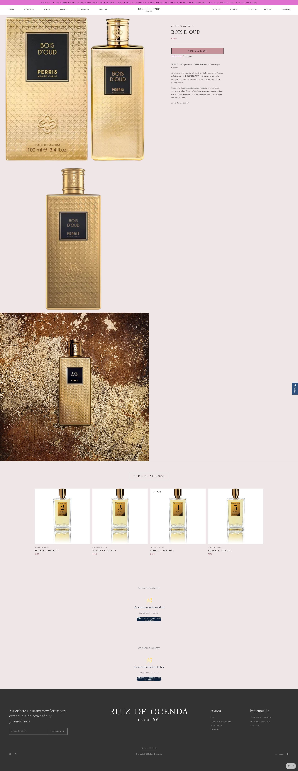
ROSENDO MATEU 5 (219, 551)
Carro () (286, 10)
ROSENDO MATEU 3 (104, 551)
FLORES (10, 10)
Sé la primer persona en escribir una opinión (149, 619)
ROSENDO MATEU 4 (162, 551)
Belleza (64, 10)
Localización (216, 726)
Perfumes (29, 10)
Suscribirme (58, 731)
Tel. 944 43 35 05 (149, 748)
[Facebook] (16, 753)
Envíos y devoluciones (220, 722)
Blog (212, 718)
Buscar (267, 10)
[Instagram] (10, 753)
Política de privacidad (260, 722)
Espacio (234, 10)
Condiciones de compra (260, 718)
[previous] (30, 519)
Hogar (47, 10)
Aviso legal (255, 726)
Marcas (216, 10)
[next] (267, 519)
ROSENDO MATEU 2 (46, 551)
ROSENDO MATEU (42, 547)
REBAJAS (103, 10)
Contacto (214, 730)
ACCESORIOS (83, 10)
